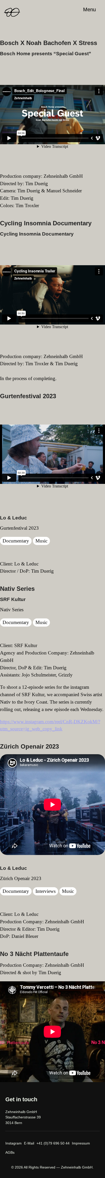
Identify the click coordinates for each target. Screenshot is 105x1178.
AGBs (10, 1152)
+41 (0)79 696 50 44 (53, 1143)
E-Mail (29, 1143)
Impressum (81, 1143)
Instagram (13, 1143)
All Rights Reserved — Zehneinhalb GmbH (58, 1167)
